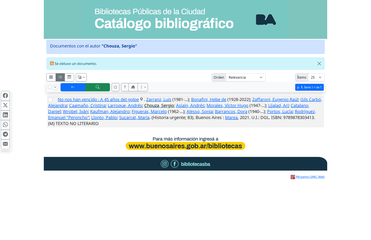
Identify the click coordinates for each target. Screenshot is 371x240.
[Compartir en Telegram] (5, 134)
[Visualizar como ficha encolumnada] (60, 77)
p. (309, 87)
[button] (125, 87)
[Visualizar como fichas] (51, 77)
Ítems (301, 77)
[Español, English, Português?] (81, 77)
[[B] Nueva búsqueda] (97, 87)
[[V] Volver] (73, 87)
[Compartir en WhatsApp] (5, 125)
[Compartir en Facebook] (5, 96)
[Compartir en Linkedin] (5, 115)
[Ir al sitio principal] (185, 19)
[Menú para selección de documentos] (55, 87)
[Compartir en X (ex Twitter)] (5, 105)
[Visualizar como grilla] (69, 77)
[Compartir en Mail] (5, 144)
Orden (219, 77)
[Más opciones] (143, 87)
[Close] (319, 64)
